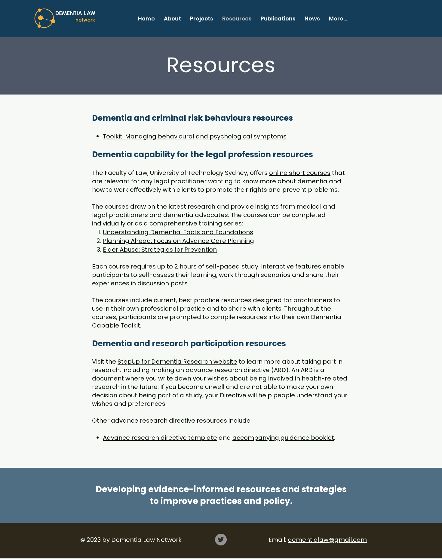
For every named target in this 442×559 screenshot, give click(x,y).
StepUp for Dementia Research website (177, 361)
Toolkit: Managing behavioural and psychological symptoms (195, 136)
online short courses (299, 173)
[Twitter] (221, 539)
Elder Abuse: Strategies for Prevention (160, 249)
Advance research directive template (160, 437)
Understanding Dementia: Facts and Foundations (178, 232)
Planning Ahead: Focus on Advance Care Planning (178, 241)
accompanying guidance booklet (283, 437)
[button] (172, 18)
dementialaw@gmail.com (327, 540)
